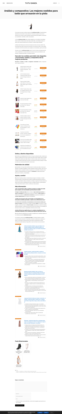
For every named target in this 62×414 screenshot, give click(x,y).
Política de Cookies (32, 412)
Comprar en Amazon (42, 246)
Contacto (55, 3)
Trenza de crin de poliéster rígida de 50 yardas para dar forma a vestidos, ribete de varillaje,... (26, 141)
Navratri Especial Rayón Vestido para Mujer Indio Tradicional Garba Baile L (25, 105)
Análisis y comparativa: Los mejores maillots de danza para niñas (26, 371)
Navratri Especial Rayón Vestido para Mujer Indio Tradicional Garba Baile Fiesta (25, 111)
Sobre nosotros (10, 3)
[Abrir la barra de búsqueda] (59, 3)
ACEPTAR (40, 412)
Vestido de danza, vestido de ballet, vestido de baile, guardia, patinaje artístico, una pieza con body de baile (35, 253)
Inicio (4, 3)
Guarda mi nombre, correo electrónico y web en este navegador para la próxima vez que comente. (31, 402)
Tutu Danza (31, 3)
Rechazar (46, 412)
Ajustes (51, 412)
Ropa (17, 370)
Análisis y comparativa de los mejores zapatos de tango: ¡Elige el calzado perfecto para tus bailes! (31, 372)
